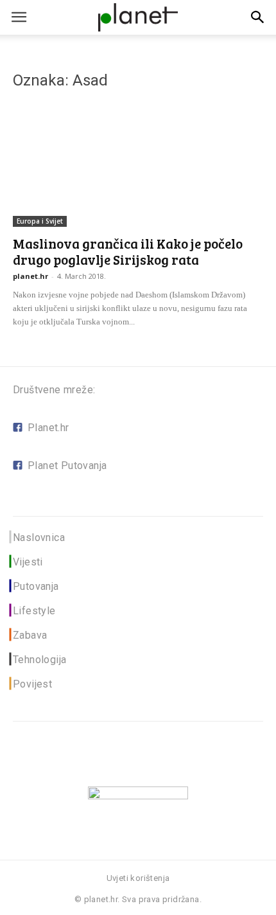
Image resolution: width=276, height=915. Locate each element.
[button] (258, 17)
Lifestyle (34, 611)
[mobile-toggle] (18, 17)
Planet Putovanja (67, 465)
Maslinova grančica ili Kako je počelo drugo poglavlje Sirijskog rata (128, 251)
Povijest (32, 684)
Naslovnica (39, 537)
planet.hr (30, 276)
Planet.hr (48, 428)
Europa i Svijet (40, 221)
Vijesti (28, 562)
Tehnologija (39, 659)
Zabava (30, 635)
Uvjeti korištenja (138, 878)
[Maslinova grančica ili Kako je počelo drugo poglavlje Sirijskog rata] (138, 165)
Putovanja (36, 586)
